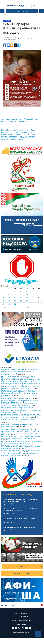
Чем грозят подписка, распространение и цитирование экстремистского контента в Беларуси (20, 428)
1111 (15, 38)
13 (32, 295)
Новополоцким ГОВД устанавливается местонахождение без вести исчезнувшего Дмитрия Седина (21, 397)
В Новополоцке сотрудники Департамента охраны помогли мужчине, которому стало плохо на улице (19, 420)
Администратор (24, 38)
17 (15, 298)
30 (9, 304)
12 (27, 295)
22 (3, 301)
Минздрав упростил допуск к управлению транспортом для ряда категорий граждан (20, 451)
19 (27, 298)
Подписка (22, 566)
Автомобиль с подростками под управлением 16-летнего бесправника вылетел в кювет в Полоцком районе (21, 437)
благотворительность (9, 39)
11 (21, 295)
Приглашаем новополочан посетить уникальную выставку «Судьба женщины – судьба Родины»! (21, 380)
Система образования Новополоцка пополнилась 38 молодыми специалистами (18, 377)
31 (15, 304)
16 (9, 298)
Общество (7, 20)
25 (21, 301)
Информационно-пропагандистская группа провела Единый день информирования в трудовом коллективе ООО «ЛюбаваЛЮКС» (20, 446)
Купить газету (22, 573)
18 (21, 298)
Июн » (28, 307)
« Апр (4, 307)
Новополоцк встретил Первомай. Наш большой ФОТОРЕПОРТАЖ (19, 120)
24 (15, 301)
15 (3, 298)
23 (9, 301)
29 (3, 304)
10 (15, 295)
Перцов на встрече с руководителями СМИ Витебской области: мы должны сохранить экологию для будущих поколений (20, 433)
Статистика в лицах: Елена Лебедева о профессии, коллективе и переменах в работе (19, 370)
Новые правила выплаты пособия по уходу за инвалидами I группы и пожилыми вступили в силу (22, 442)
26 (27, 301)
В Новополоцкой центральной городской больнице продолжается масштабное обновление (19, 404)
